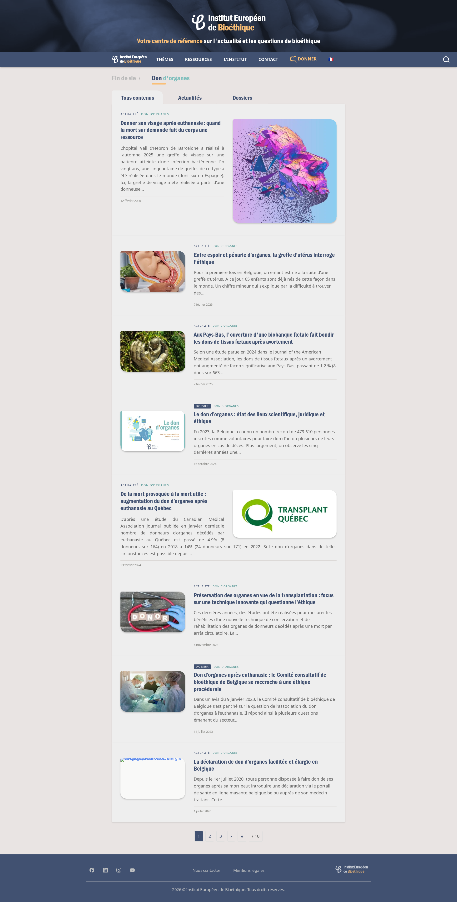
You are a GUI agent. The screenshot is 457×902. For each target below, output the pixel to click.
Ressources (198, 59)
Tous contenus (137, 97)
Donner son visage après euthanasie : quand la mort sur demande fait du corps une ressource (170, 129)
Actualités (190, 97)
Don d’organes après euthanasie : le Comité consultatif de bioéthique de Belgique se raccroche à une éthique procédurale (260, 681)
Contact (268, 59)
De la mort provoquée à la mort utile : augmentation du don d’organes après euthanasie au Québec (163, 500)
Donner (307, 59)
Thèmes (164, 59)
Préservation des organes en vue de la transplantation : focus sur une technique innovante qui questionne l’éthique (263, 598)
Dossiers (242, 97)
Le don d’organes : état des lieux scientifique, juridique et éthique (259, 417)
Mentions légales (248, 870)
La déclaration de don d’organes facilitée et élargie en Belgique (256, 765)
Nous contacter (206, 870)
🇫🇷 (330, 59)
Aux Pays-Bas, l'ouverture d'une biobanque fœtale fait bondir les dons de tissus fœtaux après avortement (264, 338)
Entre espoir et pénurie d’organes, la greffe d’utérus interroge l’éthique (264, 258)
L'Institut (235, 59)
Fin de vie (124, 77)
